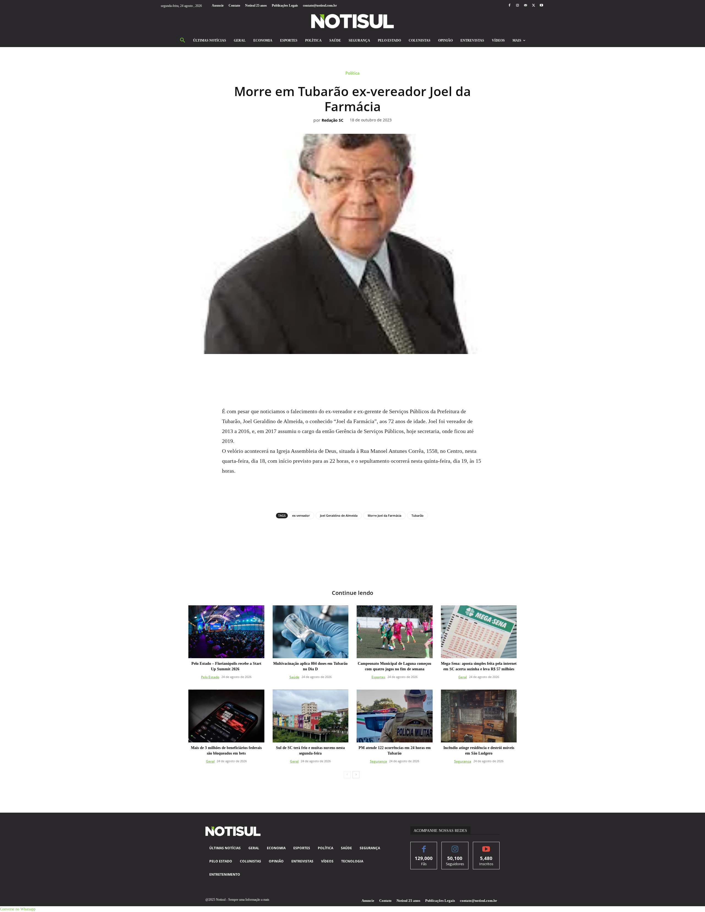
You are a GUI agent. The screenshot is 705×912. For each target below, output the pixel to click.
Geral (462, 677)
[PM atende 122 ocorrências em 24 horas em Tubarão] (395, 716)
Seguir (455, 846)
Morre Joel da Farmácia (384, 515)
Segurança (378, 761)
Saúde (294, 677)
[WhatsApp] (346, 369)
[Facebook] (509, 5)
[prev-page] (347, 774)
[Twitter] (533, 5)
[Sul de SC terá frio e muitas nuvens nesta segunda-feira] (311, 716)
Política (352, 73)
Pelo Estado (210, 677)
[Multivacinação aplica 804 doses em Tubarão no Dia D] (311, 631)
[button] (182, 40)
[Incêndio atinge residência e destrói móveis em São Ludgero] (479, 716)
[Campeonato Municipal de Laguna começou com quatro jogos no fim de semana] (395, 631)
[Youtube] (541, 5)
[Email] (371, 369)
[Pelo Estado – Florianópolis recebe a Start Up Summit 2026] (226, 631)
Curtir (424, 846)
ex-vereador (301, 515)
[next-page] (355, 774)
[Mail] (525, 5)
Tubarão (417, 515)
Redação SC (332, 120)
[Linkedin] (358, 369)
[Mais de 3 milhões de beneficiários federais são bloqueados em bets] (226, 716)
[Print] (384, 369)
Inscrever (486, 846)
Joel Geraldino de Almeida (338, 515)
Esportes (378, 677)
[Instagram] (517, 5)
